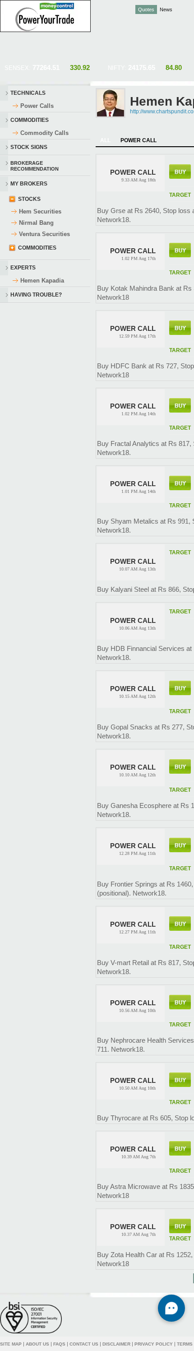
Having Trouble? (36, 295)
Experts (23, 268)
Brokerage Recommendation (34, 165)
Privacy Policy (153, 1344)
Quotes (146, 9)
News (166, 9)
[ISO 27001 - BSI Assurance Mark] (31, 1317)
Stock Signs (28, 147)
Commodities (29, 120)
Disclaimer (116, 1344)
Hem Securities (40, 211)
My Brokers (28, 184)
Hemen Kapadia (42, 280)
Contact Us (83, 1344)
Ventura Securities (44, 234)
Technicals (28, 93)
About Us (37, 1344)
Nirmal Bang (36, 222)
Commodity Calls (44, 133)
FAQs (59, 1344)
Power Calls (37, 105)
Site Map (11, 1344)
